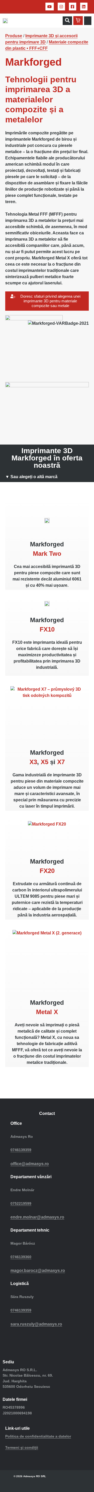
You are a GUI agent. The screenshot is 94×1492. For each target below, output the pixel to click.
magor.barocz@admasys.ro (37, 1270)
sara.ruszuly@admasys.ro (36, 1324)
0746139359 (20, 1150)
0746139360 (20, 1257)
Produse (13, 36)
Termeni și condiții (21, 1447)
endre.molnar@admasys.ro (37, 1217)
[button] (67, 20)
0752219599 (20, 1203)
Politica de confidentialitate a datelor (38, 1436)
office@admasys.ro (29, 1164)
